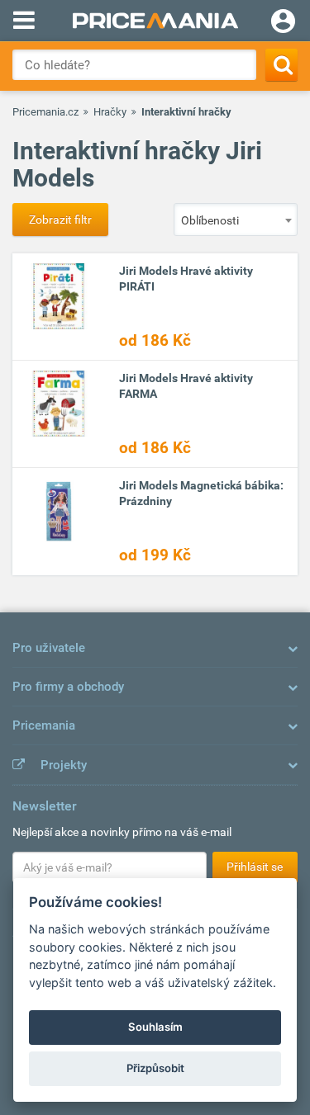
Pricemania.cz (45, 112)
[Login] (283, 23)
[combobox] (236, 219)
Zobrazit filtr (60, 219)
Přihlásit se (255, 866)
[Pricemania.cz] (155, 20)
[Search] (281, 65)
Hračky (109, 112)
